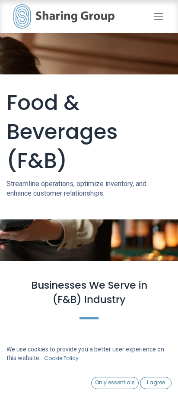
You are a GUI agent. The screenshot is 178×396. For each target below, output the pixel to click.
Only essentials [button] (115, 382)
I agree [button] (156, 382)
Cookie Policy (61, 358)
